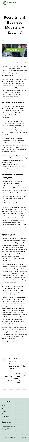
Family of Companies (8, 429)
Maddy (16, 62)
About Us (5, 405)
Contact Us (5, 417)
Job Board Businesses (8, 426)
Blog (3, 408)
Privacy (4, 411)
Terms (4, 414)
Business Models (9, 341)
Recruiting (23, 62)
